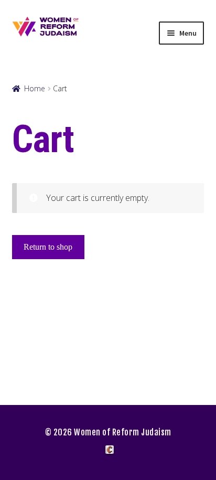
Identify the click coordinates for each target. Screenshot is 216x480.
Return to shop (48, 246)
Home (34, 88)
